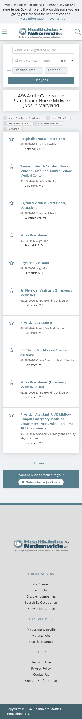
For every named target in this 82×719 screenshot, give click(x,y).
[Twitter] (38, 561)
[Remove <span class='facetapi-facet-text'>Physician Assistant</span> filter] (35, 123)
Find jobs (41, 590)
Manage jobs (41, 635)
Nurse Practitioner (34, 235)
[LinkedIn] (45, 561)
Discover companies (41, 596)
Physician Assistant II (36, 322)
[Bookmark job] (12, 138)
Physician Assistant (34, 263)
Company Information (41, 681)
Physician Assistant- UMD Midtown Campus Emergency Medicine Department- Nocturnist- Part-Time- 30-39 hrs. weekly (47, 421)
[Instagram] (51, 561)
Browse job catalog (41, 608)
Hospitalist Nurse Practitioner (42, 139)
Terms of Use (41, 662)
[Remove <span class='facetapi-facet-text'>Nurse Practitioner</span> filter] (5, 123)
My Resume (41, 584)
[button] (10, 69)
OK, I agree (57, 18)
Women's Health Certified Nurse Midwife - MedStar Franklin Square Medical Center (46, 171)
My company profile (41, 629)
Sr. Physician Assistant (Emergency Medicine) (46, 292)
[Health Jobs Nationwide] (41, 32)
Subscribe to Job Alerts (43, 482)
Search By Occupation (41, 602)
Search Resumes (41, 642)
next (42, 463)
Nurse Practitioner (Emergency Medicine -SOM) (43, 384)
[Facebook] (31, 561)
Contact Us (41, 674)
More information (32, 18)
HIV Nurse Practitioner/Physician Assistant (45, 352)
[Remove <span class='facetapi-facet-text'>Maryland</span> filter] (5, 129)
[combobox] (43, 50)
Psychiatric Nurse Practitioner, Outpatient (43, 205)
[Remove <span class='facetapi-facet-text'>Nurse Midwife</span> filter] (48, 118)
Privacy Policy (41, 668)
